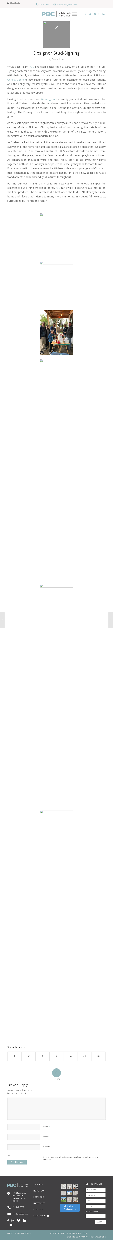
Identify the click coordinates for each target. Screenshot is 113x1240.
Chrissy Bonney (16, 79)
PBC (31, 66)
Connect (38, 1210)
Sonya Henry (58, 59)
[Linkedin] (99, 14)
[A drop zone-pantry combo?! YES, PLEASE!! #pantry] (63, 1193)
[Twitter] (90, 14)
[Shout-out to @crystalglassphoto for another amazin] (69, 1199)
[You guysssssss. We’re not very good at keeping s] (75, 1186)
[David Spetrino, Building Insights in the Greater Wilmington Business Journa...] (110, 620)
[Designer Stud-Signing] (56, 34)
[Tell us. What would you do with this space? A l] (75, 1199)
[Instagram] (94, 14)
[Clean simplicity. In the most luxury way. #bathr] (75, 1193)
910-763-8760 (44, 5)
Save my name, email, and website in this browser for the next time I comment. (71, 1158)
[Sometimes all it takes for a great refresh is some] (69, 1186)
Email (46, 1136)
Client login (40, 1216)
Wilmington (48, 99)
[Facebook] (86, 14)
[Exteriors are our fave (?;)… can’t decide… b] (69, 1193)
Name (46, 1126)
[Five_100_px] (103, 14)
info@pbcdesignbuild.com (67, 5)
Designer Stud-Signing (56, 53)
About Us (38, 1185)
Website (46, 1147)
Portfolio (38, 1197)
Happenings (39, 1203)
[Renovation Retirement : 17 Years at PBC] (2, 620)
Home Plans (39, 1191)
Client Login (15, 3)
